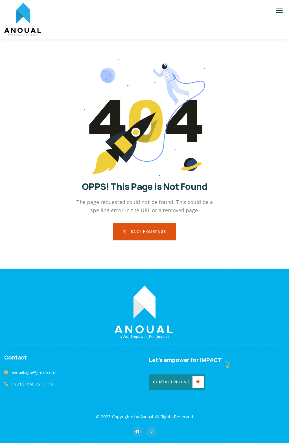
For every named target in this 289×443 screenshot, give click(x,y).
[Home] (144, 312)
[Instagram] (151, 431)
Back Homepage (148, 231)
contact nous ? (171, 382)
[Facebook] (137, 431)
